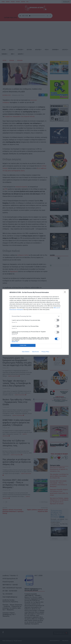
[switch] (57, 320)
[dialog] (35, 322)
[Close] (65, 292)
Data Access (35, 351)
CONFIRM (23, 345)
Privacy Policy (45, 351)
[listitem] (35, 316)
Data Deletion (25, 351)
